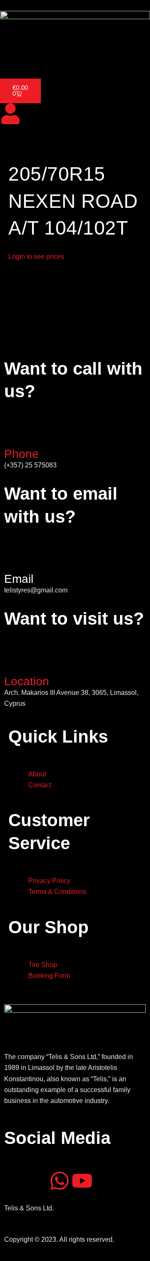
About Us (47, 55)
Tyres (78, 55)
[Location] (14, 661)
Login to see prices (36, 256)
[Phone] (14, 434)
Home (14, 55)
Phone (21, 453)
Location (26, 681)
